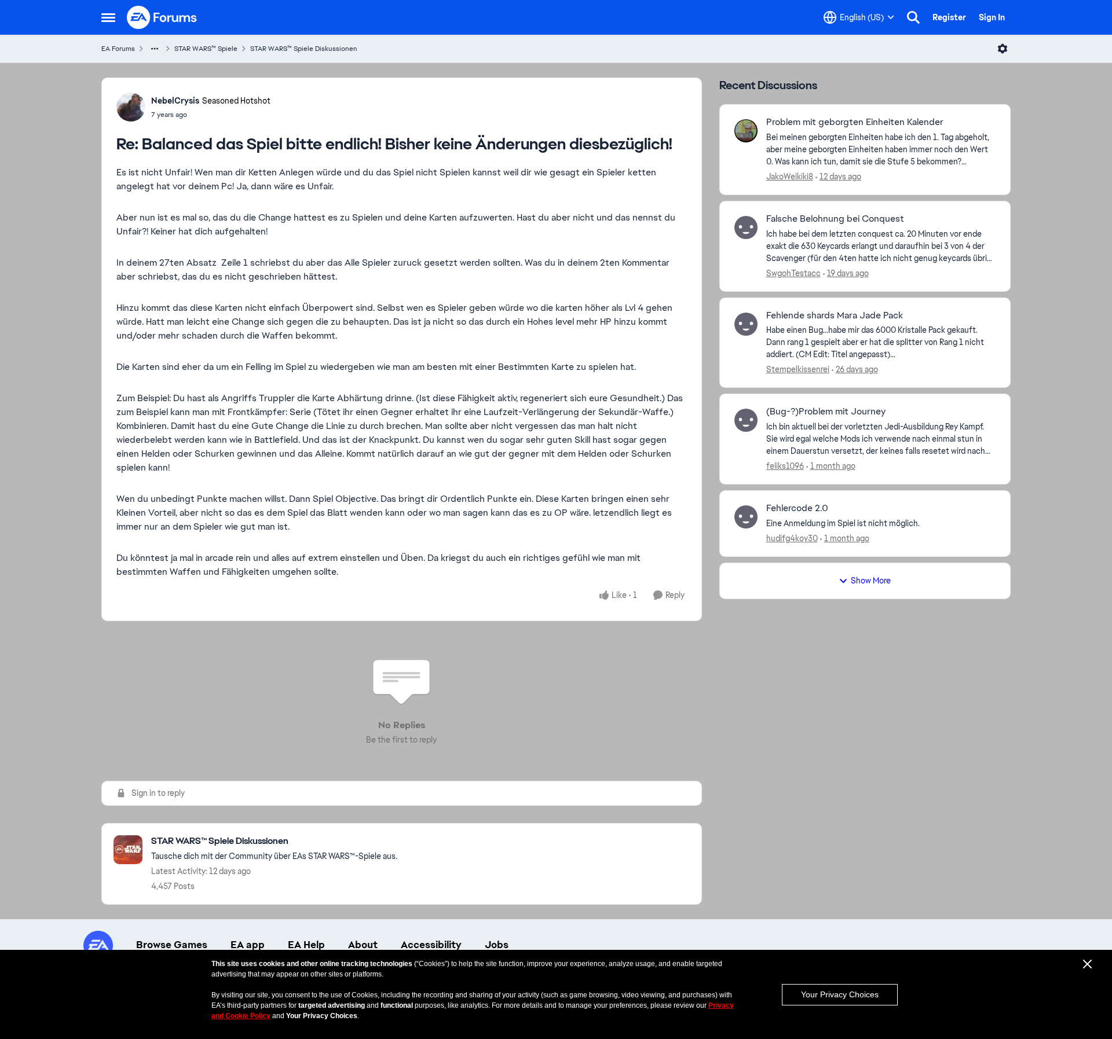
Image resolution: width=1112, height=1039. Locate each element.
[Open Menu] (1002, 49)
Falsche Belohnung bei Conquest (835, 219)
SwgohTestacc (793, 273)
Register (949, 17)
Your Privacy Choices (840, 994)
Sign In (992, 17)
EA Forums (118, 48)
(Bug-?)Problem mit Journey (826, 411)
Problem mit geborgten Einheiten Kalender (854, 122)
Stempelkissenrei (797, 369)
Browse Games (171, 944)
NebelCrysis (175, 101)
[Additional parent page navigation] (155, 49)
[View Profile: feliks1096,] (746, 420)
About (363, 944)
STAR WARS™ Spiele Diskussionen (303, 48)
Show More (871, 580)
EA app (248, 944)
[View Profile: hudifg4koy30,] (746, 516)
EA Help (306, 944)
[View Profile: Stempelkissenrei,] (746, 324)
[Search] (913, 17)
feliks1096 (785, 466)
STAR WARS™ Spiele (205, 48)
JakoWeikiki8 (789, 176)
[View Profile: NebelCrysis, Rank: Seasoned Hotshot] (130, 107)
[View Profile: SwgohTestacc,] (746, 227)
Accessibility (431, 944)
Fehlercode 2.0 (797, 508)
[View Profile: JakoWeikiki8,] (746, 130)
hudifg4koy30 (792, 538)
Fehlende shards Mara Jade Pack (834, 315)
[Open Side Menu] (108, 17)
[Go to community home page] (162, 17)
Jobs (497, 944)
